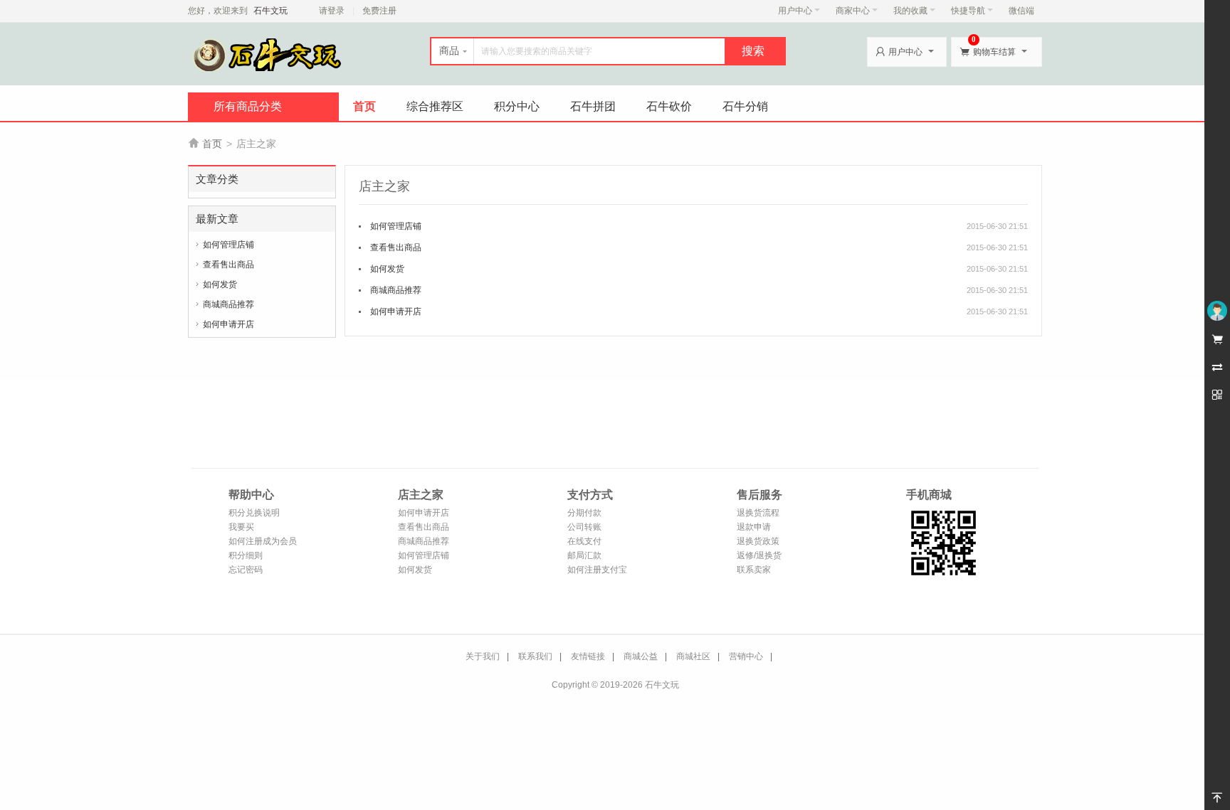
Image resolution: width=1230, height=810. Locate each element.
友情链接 (588, 656)
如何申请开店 (228, 324)
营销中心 (746, 656)
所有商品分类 (248, 106)
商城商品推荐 (228, 304)
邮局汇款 (584, 555)
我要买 (241, 527)
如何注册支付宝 (597, 570)
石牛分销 (745, 106)
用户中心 (795, 11)
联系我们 (535, 656)
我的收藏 (910, 11)
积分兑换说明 (254, 513)
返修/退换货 (759, 555)
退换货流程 (758, 513)
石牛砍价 (669, 106)
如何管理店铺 (228, 245)
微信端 (1021, 11)
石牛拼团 (593, 106)
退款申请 (754, 527)
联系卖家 (754, 570)
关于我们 (483, 656)
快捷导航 (968, 11)
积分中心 (517, 106)
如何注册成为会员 (262, 541)
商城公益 (641, 656)
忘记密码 (245, 570)
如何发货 (220, 284)
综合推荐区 (434, 106)
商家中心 (853, 11)
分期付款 (584, 513)
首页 (364, 106)
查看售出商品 (228, 265)
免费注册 (379, 11)
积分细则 (245, 555)
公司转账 (584, 527)
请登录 (332, 11)
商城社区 (693, 656)
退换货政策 (758, 541)
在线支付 (584, 541)
